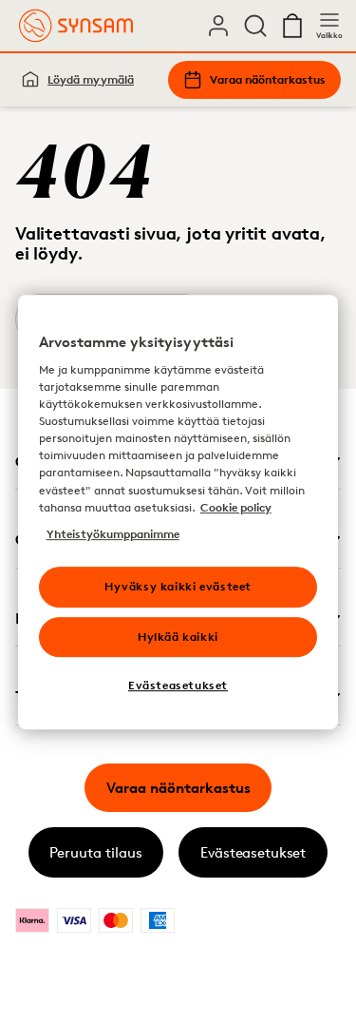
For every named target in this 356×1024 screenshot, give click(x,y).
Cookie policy (236, 507)
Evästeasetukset (253, 852)
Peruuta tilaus (95, 852)
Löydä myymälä (90, 79)
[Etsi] (255, 26)
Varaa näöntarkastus (268, 79)
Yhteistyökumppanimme (113, 534)
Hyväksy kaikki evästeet (178, 586)
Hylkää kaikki (178, 636)
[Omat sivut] (218, 25)
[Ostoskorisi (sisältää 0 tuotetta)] (292, 26)
